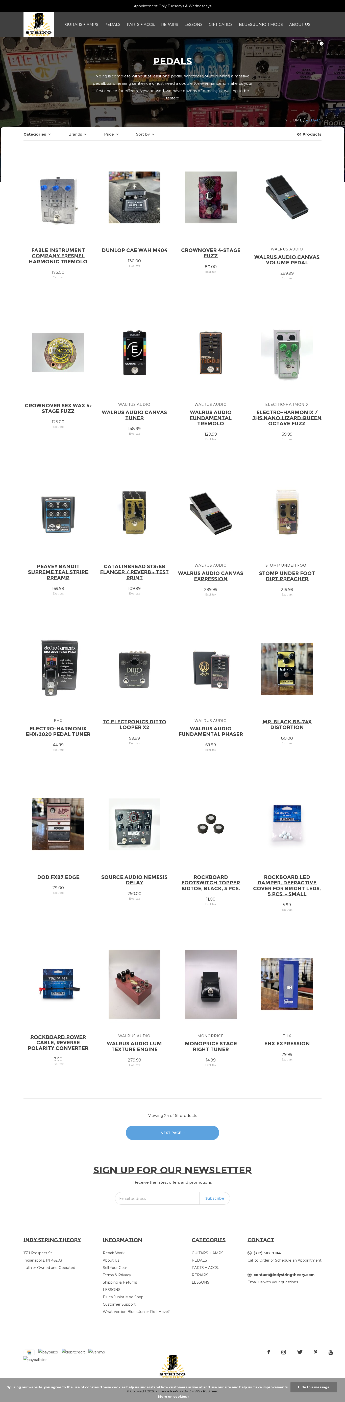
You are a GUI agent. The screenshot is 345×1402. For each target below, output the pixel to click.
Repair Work (114, 1253)
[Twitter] (300, 1352)
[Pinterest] (315, 1352)
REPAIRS (169, 24)
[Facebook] (268, 1352)
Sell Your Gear (115, 1267)
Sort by (143, 134)
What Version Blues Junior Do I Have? (136, 1311)
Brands (75, 134)
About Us (299, 24)
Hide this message (314, 1387)
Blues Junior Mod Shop (123, 1297)
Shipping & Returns (120, 1282)
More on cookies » (173, 1396)
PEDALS (112, 24)
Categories (34, 134)
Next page (171, 1133)
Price (109, 134)
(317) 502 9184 (267, 1253)
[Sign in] (293, 42)
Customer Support (119, 1304)
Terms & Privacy (117, 1275)
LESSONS (193, 24)
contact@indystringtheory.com (284, 1274)
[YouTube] (331, 1352)
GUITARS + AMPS (81, 24)
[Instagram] (283, 1352)
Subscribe (214, 1198)
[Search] (306, 42)
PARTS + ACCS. (141, 24)
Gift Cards (221, 24)
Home (295, 120)
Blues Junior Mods (261, 24)
